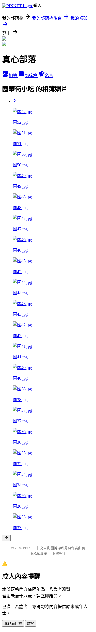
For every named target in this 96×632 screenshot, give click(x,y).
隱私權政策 (38, 553)
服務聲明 (59, 553)
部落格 (31, 75)
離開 (30, 624)
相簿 (13, 75)
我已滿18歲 (13, 624)
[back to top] (6, 538)
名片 (49, 75)
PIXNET (29, 548)
